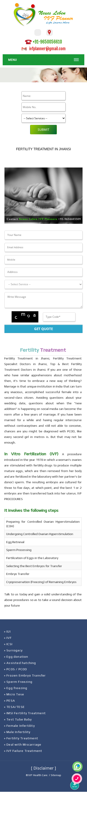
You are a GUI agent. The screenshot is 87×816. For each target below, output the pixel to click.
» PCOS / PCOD (15, 669)
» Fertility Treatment (21, 738)
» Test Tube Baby (18, 719)
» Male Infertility (17, 732)
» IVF (8, 638)
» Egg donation (16, 656)
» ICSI (8, 644)
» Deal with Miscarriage (22, 744)
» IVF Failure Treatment (23, 751)
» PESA (9, 700)
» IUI (7, 631)
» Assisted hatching (20, 663)
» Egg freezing (15, 688)
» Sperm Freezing (18, 681)
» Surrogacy (13, 650)
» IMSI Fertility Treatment (25, 713)
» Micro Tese (14, 694)
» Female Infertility (19, 725)
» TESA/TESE (14, 707)
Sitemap (56, 775)
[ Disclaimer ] (43, 768)
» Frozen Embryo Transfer (25, 675)
